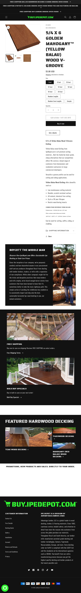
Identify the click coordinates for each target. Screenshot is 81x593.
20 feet (60, 92)
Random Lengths (53, 96)
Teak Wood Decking (15, 449)
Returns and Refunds (11, 547)
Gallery (7, 533)
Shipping (48, 75)
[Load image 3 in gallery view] (27, 58)
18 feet (50, 92)
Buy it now (60, 123)
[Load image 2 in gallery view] (18, 58)
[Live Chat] (4, 588)
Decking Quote (9, 528)
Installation (8, 537)
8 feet (59, 82)
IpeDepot (38, 587)
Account (7, 542)
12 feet (50, 87)
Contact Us (8, 518)
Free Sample (9, 523)
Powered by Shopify (45, 587)
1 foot (50, 82)
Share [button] (50, 236)
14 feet (60, 87)
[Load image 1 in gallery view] (10, 58)
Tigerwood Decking (63, 436)
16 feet (70, 87)
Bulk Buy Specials (13, 397)
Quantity (48, 106)
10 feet (68, 82)
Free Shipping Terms (14, 353)
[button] (6, 17)
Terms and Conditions (11, 552)
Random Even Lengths (54, 101)
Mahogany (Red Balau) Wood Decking (61, 454)
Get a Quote (53, 133)
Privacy (7, 556)
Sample (69, 101)
